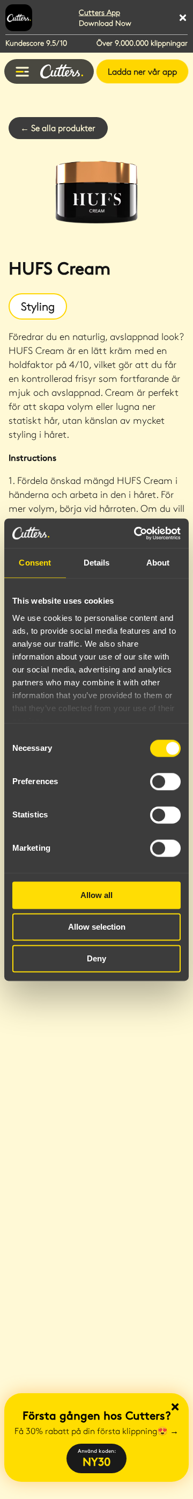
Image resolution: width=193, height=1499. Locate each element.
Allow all (96, 895)
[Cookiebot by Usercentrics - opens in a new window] (136, 533)
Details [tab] (97, 562)
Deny (96, 958)
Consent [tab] (35, 562)
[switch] (165, 781)
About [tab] (158, 562)
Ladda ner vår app (142, 71)
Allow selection (96, 926)
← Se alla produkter (57, 127)
